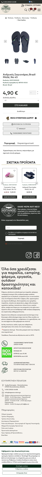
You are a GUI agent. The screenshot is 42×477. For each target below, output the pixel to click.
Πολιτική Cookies (7, 428)
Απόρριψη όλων (21, 473)
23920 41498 (18, 344)
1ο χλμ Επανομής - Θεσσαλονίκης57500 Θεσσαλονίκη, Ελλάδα (16, 386)
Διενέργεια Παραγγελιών (10, 421)
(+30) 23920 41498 (9, 2)
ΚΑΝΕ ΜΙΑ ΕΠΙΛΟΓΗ (10, 197)
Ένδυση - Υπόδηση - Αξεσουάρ (18, 18)
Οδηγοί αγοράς (6, 414)
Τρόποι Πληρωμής (7, 416)
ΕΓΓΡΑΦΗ (37, 5)
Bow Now (4, 435)
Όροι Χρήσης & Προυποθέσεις (11, 433)
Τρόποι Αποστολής (8, 419)
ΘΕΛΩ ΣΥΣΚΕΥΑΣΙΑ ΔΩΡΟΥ (22, 118)
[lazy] (10, 175)
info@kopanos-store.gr (13, 392)
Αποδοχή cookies (22, 466)
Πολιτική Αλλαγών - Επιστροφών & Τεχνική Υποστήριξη (20, 423)
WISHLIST (22, 129)
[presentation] (5, 41)
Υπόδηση (33, 18)
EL (31, 2)
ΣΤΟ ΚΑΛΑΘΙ (21, 105)
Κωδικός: (10, 184)
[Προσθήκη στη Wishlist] (14, 170)
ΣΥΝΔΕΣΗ (29, 5)
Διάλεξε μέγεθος (9, 98)
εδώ (36, 462)
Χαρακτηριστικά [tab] (25, 143)
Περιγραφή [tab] (9, 143)
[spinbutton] (32, 93)
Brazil (10, 85)
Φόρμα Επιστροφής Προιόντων (12, 426)
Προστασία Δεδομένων (9, 430)
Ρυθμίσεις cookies (22, 469)
